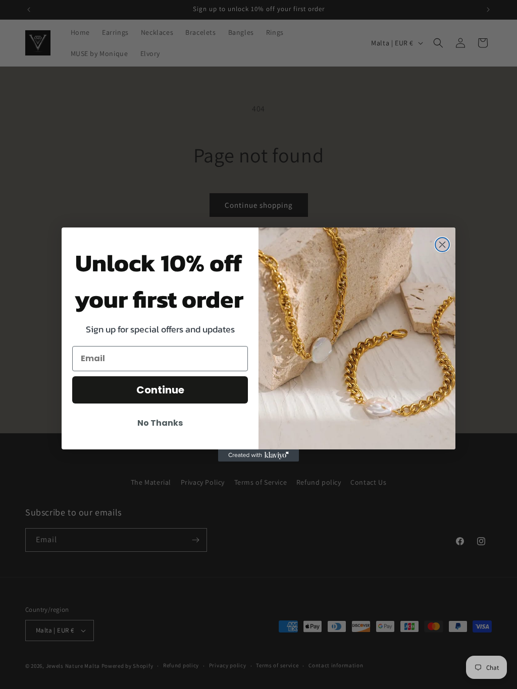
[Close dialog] (442, 245)
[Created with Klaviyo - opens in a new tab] (258, 455)
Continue (160, 390)
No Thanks (160, 423)
